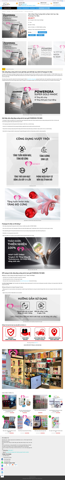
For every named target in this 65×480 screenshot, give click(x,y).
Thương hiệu (32, 8)
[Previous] (3, 66)
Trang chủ (19, 8)
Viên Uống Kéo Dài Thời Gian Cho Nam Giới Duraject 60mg (55, 411)
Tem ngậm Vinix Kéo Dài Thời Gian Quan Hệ (55, 431)
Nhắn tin (2, 473)
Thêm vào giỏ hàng (42, 32)
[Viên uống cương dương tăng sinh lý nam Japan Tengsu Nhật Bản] (25, 402)
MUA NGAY (32, 35)
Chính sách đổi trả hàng (12, 0)
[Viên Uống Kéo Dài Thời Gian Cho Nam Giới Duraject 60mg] (55, 402)
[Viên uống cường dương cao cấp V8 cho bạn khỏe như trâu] (9, 402)
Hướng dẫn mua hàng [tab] (10, 69)
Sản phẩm (8, 11)
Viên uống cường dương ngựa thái (40, 430)
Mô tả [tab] (4, 69)
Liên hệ (37, 8)
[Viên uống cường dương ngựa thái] (40, 422)
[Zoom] (3, 39)
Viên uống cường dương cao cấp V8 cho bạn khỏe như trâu (9, 411)
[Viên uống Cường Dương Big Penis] (40, 402)
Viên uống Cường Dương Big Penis (40, 410)
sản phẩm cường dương (31, 79)
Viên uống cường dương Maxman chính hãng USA (9, 431)
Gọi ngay (2, 460)
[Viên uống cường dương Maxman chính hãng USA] (9, 422)
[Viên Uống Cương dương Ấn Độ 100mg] (25, 422)
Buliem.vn (36, 342)
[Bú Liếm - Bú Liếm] (6, 4)
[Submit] (49, 8)
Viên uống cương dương (28, 11)
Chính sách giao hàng (20, 0)
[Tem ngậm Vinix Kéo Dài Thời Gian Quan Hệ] (55, 422)
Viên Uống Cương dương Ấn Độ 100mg (24, 430)
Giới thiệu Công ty (6, 455)
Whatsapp (2, 463)
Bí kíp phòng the (26, 8)
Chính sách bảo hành (5, 0)
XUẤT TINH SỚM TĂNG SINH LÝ (17, 11)
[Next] (6, 39)
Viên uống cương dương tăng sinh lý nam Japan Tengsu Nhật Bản (25, 411)
